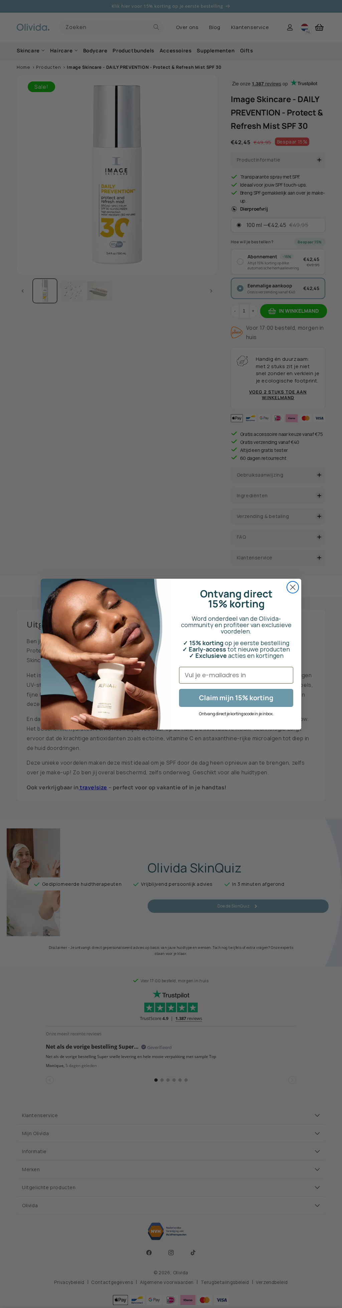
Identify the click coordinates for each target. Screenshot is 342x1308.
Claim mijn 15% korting (236, 697)
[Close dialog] (293, 587)
